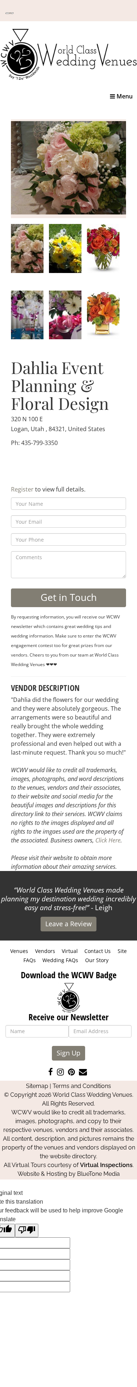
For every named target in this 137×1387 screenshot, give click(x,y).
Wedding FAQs (60, 960)
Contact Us (97, 950)
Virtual (70, 950)
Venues (19, 950)
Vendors (45, 950)
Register (22, 489)
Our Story (97, 960)
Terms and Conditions (82, 1086)
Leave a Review (68, 923)
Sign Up (68, 1052)
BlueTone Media (98, 1173)
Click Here (108, 840)
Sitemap (37, 1086)
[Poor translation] (26, 1230)
